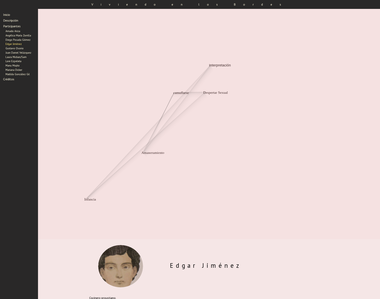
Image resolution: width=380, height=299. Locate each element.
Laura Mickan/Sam (16, 57)
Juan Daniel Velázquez (18, 52)
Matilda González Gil (18, 74)
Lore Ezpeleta (13, 61)
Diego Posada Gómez (18, 40)
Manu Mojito (13, 65)
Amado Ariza (13, 31)
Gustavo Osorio (15, 48)
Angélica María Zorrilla (18, 35)
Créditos (8, 79)
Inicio (6, 15)
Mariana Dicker (14, 70)
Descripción (10, 20)
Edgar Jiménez (14, 44)
